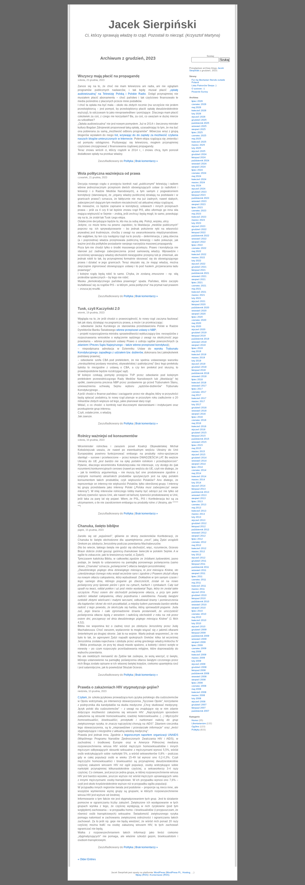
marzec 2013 (198, 514)
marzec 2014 (198, 479)
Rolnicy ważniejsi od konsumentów (107, 436)
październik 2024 (200, 160)
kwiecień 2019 (199, 354)
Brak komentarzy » (146, 161)
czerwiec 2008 (199, 686)
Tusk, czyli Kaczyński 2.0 (99, 308)
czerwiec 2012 (199, 542)
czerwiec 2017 (199, 392)
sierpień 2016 (199, 414)
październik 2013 (200, 492)
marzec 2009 (198, 657)
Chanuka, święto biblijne (98, 526)
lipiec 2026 (197, 101)
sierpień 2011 (198, 573)
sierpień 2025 (199, 129)
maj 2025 (196, 138)
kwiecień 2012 (199, 548)
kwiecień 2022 (199, 254)
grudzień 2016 (199, 407)
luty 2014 (196, 482)
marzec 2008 (198, 695)
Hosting (186, 872)
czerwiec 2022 (199, 248)
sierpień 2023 (199, 204)
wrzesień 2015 (199, 442)
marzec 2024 (198, 182)
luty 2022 (196, 260)
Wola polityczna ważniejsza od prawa (109, 173)
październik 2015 (200, 439)
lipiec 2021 (197, 282)
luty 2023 (196, 223)
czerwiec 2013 (199, 504)
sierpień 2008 (199, 679)
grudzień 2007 (199, 704)
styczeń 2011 (198, 592)
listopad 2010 (199, 598)
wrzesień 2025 (199, 126)
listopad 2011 (198, 564)
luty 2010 (196, 623)
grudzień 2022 (199, 229)
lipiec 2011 (197, 576)
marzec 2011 (198, 589)
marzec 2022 (198, 257)
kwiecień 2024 (199, 179)
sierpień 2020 (199, 313)
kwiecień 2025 (199, 142)
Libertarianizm (199, 723)
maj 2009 (196, 651)
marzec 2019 (198, 357)
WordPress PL (173, 872)
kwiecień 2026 (199, 110)
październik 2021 (200, 273)
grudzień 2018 (199, 367)
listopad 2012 (199, 526)
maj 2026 (196, 107)
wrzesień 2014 (199, 460)
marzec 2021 (198, 295)
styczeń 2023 (198, 226)
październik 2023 (200, 198)
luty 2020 (196, 326)
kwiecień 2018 (199, 382)
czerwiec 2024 (199, 173)
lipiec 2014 (197, 467)
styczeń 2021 (198, 301)
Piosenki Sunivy (200, 91)
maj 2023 (196, 213)
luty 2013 (196, 517)
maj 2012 (196, 545)
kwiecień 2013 (199, 511)
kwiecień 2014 (199, 476)
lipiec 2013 (197, 501)
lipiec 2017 (197, 389)
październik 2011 (200, 567)
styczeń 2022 (198, 263)
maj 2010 (196, 617)
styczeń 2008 (198, 701)
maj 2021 (196, 288)
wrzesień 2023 (199, 201)
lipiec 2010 (197, 611)
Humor (195, 720)
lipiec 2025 (197, 132)
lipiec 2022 (197, 245)
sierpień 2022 (199, 242)
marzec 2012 (198, 551)
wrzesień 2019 (199, 342)
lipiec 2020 (197, 317)
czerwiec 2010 (199, 614)
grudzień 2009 (199, 629)
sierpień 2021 (199, 279)
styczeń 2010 (198, 626)
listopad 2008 (199, 670)
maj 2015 (196, 448)
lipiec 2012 (197, 539)
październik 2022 (200, 235)
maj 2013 (196, 507)
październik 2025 (200, 123)
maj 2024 (196, 176)
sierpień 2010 (199, 607)
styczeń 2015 (198, 454)
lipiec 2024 (197, 170)
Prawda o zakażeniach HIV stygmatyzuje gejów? (118, 687)
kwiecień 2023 (199, 217)
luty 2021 (196, 298)
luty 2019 (196, 360)
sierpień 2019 (199, 345)
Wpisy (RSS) (142, 875)
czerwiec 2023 (199, 210)
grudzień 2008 (199, 667)
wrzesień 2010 (199, 604)
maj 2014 (196, 473)
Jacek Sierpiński (152, 24)
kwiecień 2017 (199, 398)
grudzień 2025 (199, 120)
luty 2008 (196, 698)
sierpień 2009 (199, 642)
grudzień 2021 (199, 267)
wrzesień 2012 (199, 532)
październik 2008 (200, 673)
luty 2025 (196, 148)
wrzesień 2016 (199, 410)
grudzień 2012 (199, 523)
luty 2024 (196, 185)
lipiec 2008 (197, 683)
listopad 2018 (199, 370)
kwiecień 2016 (199, 426)
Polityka (128, 161)
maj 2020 (196, 323)
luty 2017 (196, 404)
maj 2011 (196, 582)
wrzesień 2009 (199, 639)
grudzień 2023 (199, 192)
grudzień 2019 (199, 332)
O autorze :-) (198, 88)
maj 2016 (196, 423)
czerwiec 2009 (199, 648)
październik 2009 (200, 636)
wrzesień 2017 (199, 385)
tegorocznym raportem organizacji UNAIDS (151, 734)
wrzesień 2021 (199, 276)
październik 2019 (200, 339)
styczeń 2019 (198, 364)
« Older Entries (87, 859)
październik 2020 (200, 307)
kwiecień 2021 (199, 292)
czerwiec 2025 (199, 135)
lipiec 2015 (197, 445)
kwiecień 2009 (199, 654)
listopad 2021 (199, 270)
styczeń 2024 (198, 188)
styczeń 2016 (198, 429)
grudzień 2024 (199, 154)
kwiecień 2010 (199, 620)
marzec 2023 (198, 220)
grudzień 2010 (199, 595)
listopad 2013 (199, 489)
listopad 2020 (199, 304)
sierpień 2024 (199, 167)
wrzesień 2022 (199, 238)
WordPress (159, 872)
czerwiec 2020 (199, 320)
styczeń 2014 (198, 485)
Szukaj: (210, 56)
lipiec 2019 (197, 348)
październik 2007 (200, 711)
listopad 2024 (199, 157)
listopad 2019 (199, 335)
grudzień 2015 (199, 432)
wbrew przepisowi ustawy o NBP (136, 329)
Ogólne (195, 726)
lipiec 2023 (197, 207)
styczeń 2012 (198, 557)
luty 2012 (196, 554)
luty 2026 (196, 113)
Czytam (82, 697)
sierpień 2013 (199, 498)
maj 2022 (196, 251)
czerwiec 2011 (199, 579)
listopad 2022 (199, 232)
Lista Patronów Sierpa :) (204, 85)
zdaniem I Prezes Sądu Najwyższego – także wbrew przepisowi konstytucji (123, 344)
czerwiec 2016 (199, 420)
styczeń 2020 (198, 329)
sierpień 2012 (199, 536)
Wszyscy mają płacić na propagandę (109, 76)
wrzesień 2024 (199, 163)
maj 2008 (196, 689)
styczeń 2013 (198, 520)
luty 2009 (196, 661)
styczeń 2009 (198, 664)
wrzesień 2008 (199, 676)
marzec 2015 (198, 451)
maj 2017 (196, 395)
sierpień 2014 (199, 464)
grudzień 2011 (199, 561)
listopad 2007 (199, 708)
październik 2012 (200, 529)
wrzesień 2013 (199, 495)
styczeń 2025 (198, 151)
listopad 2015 (199, 435)
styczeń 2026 (198, 116)
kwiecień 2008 (199, 692)
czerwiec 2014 (199, 470)
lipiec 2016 (197, 417)
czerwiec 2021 (199, 285)
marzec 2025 (198, 145)
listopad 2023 (199, 195)
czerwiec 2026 (199, 104)
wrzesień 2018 (199, 376)
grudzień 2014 (199, 457)
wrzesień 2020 (199, 310)
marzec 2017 (198, 401)
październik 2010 (200, 601)
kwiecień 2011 (199, 586)
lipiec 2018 (197, 379)
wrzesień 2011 (199, 570)
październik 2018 (200, 373)
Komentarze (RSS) (159, 875)
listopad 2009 (199, 632)
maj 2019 (196, 351)
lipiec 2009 (197, 645)
